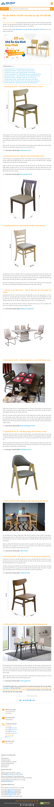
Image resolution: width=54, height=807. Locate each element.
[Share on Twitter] (23, 700)
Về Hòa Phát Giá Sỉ (5, 758)
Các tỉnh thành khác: (8, 796)
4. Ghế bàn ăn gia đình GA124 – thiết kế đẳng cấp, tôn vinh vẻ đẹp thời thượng (22, 74)
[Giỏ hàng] (52, 3)
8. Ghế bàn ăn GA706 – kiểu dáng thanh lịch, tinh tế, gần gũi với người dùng (21, 81)
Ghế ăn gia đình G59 (25, 681)
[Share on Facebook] (21, 700)
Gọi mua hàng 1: (8, 789)
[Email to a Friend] (25, 700)
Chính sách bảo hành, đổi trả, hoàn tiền (8, 761)
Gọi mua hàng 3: (8, 792)
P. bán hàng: (11, 733)
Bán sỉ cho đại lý (4, 766)
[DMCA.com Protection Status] (45, 803)
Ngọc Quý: (11, 729)
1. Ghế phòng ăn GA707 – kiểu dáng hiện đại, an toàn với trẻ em (19, 69)
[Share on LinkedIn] (30, 700)
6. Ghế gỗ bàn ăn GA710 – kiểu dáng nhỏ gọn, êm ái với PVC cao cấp (20, 77)
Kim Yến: (10, 731)
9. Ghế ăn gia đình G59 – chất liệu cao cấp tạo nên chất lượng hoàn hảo (20, 82)
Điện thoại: (7, 781)
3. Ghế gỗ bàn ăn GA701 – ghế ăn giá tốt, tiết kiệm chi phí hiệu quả (19, 72)
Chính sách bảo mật (5, 765)
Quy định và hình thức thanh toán (7, 763)
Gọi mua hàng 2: (8, 791)
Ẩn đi (12, 66)
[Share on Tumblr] (32, 700)
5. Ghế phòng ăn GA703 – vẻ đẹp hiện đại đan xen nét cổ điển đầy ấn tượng (22, 76)
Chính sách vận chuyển (5, 760)
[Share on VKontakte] (28, 700)
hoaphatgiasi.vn (6, 688)
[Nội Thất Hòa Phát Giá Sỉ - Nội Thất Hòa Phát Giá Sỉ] (8, 3)
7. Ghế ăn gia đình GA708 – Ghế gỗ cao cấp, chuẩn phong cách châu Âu (21, 79)
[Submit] (51, 8)
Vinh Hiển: (11, 728)
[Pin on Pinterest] (27, 700)
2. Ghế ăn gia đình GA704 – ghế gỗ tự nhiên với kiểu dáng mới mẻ (19, 70)
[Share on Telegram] (33, 700)
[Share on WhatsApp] (20, 700)
